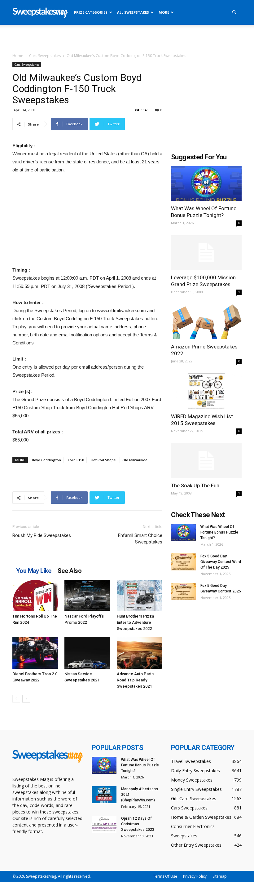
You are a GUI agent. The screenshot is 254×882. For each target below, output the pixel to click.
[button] (234, 13)
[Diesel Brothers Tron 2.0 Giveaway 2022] (35, 652)
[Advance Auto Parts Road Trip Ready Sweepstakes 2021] (139, 652)
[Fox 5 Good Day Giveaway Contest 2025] (183, 591)
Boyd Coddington (46, 460)
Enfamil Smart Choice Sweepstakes (140, 539)
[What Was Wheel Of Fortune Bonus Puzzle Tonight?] (206, 183)
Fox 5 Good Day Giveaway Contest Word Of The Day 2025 (220, 562)
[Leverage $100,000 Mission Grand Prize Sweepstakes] (206, 252)
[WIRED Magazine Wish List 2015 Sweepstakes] (206, 391)
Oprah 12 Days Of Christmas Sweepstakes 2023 (137, 824)
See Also (69, 570)
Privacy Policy (195, 876)
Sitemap (219, 876)
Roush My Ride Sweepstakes (41, 535)
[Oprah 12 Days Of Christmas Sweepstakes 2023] (104, 824)
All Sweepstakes (133, 12)
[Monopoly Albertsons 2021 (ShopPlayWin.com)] (104, 794)
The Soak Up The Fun (195, 485)
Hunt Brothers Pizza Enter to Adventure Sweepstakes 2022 (135, 622)
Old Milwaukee (134, 460)
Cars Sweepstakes (45, 55)
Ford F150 (76, 460)
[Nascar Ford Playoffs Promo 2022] (87, 595)
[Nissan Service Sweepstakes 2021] (87, 652)
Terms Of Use (165, 876)
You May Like (33, 570)
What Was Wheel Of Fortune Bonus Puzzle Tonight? (219, 532)
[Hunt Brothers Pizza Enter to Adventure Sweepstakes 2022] (139, 595)
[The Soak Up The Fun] (206, 460)
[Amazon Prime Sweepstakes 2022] (206, 321)
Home (17, 55)
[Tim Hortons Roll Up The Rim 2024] (35, 595)
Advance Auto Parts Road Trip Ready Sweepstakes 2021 (135, 680)
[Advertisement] (127, 38)
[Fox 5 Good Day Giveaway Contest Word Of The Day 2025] (183, 561)
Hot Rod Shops (103, 460)
